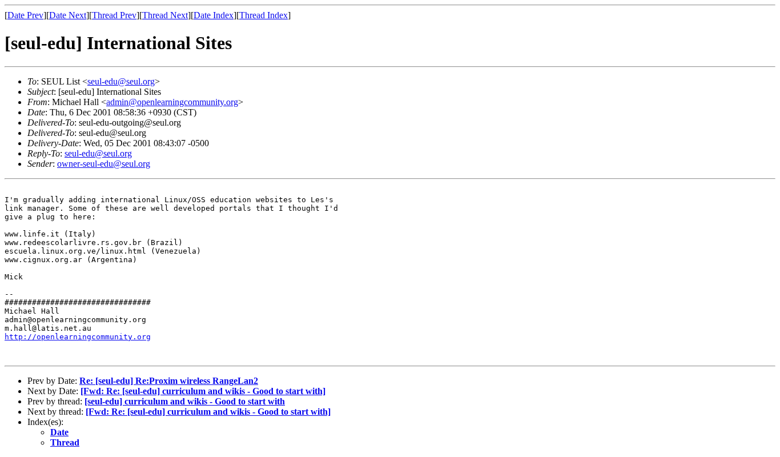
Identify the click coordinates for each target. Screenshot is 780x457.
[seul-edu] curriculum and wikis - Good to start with (185, 401)
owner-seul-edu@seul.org (103, 164)
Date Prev (25, 15)
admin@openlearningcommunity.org (172, 102)
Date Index (214, 15)
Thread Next (165, 15)
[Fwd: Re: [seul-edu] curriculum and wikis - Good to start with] (203, 391)
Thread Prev (114, 15)
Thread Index (263, 15)
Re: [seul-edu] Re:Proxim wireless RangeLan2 (168, 381)
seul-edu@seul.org (121, 81)
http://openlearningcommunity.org (78, 336)
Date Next (67, 15)
